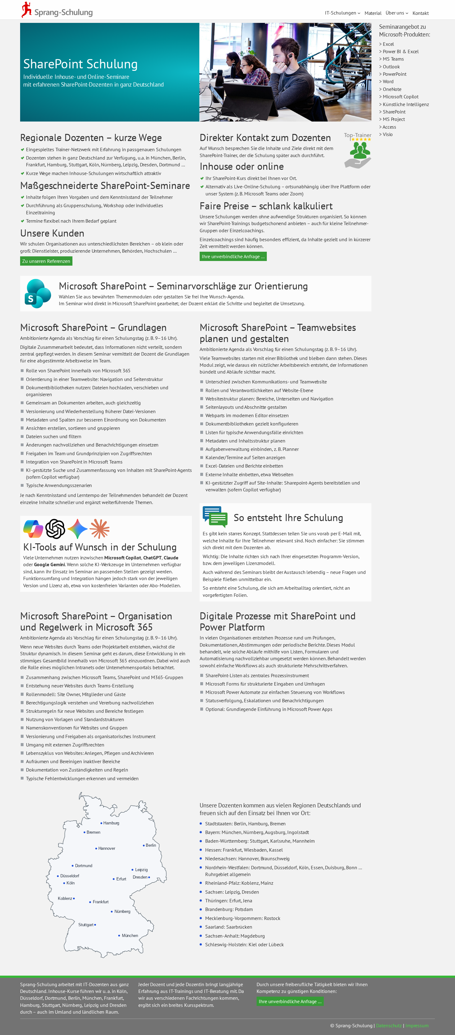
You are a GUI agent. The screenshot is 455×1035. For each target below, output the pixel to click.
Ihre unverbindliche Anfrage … (233, 256)
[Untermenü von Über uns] (407, 13)
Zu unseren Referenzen (46, 261)
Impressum (417, 1025)
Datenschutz (389, 1025)
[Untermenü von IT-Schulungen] (359, 13)
